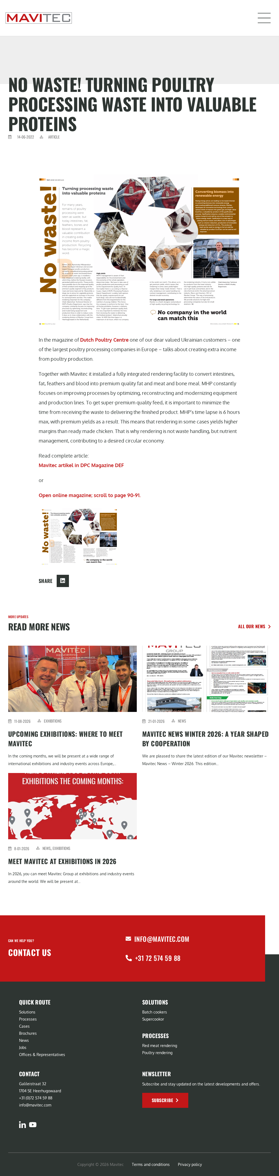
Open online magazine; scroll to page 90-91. (90, 495)
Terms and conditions (151, 1164)
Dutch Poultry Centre (104, 340)
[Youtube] (32, 1124)
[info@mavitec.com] (128, 939)
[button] (264, 18)
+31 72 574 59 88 (158, 958)
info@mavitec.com (161, 939)
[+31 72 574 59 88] (129, 958)
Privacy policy (190, 1164)
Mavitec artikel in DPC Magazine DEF (81, 465)
